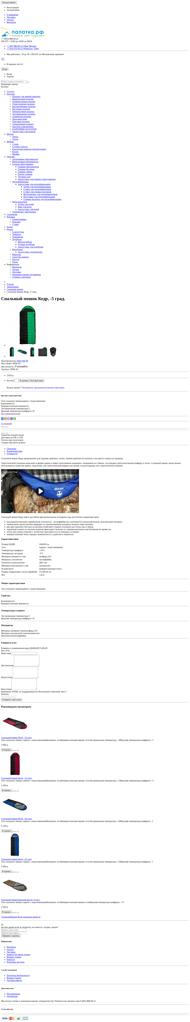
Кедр (20, 917)
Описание (11, 448)
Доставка (11, 17)
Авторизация (13, 10)
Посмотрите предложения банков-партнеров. (43, 387)
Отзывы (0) (12, 453)
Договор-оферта (14, 980)
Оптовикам (12, 996)
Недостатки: (7, 677)
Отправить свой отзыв (11, 700)
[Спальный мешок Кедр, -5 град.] (27, 345)
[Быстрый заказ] (13, 750)
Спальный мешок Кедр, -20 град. (16, 818)
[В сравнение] (7, 426)
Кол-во (10, 380)
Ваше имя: (6, 653)
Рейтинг (5, 694)
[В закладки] (4, 426)
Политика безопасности (18, 975)
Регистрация (13, 7)
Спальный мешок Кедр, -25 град (16, 859)
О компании (12, 15)
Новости (11, 959)
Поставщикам (13, 994)
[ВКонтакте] (2, 418)
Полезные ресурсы (15, 962)
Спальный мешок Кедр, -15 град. (16, 778)
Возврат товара (14, 957)
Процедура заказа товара (18, 954)
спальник (27, 917)
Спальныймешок (9, 917)
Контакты (11, 22)
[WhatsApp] (14, 418)
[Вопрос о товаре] (2, 426)
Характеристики (14, 451)
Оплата (10, 20)
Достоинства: (7, 665)
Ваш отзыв (6, 689)
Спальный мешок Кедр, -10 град (16, 737)
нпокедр (36, 917)
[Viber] (11, 418)
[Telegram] (8, 418)
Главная (10, 91)
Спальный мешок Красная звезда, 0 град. (20, 900)
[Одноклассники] (5, 418)
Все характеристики (10, 413)
